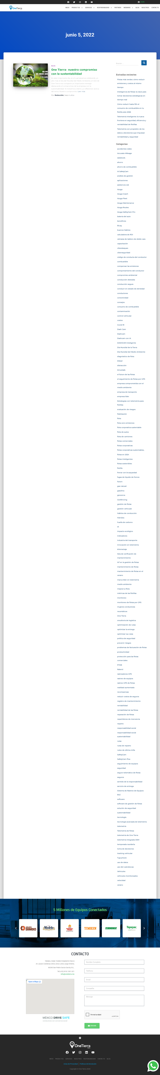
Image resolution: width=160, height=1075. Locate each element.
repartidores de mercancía (128, 719)
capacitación (122, 244)
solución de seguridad (126, 808)
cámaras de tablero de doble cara (131, 239)
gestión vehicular (124, 509)
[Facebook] (68, 2)
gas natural (122, 486)
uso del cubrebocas (125, 867)
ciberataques (122, 248)
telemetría (121, 826)
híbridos (120, 518)
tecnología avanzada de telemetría (132, 822)
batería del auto (124, 216)
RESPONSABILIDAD (103, 8)
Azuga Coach (122, 194)
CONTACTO (155, 8)
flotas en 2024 (123, 455)
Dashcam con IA (124, 338)
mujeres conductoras (126, 607)
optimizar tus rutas (125, 634)
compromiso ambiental (127, 275)
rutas (119, 741)
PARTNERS (117, 8)
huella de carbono (125, 522)
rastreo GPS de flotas (126, 683)
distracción (122, 365)
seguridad (121, 768)
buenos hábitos (123, 230)
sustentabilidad (123, 813)
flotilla (119, 468)
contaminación (123, 311)
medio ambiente (124, 584)
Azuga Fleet (122, 198)
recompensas (123, 692)
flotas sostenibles (124, 464)
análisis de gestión (125, 176)
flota (119, 418)
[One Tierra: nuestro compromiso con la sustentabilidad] (30, 75)
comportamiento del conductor (130, 271)
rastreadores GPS (124, 674)
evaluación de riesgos (126, 409)
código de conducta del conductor (132, 257)
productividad (123, 652)
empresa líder (123, 396)
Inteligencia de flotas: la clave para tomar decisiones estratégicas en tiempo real (131, 96)
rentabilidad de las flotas (127, 710)
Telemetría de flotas (125, 831)
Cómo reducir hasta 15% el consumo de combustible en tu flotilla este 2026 (130, 108)
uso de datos (122, 862)
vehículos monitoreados (127, 876)
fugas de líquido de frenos (128, 477)
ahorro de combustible (127, 167)
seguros (120, 777)
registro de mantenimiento (129, 701)
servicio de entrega (125, 786)
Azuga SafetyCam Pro (126, 212)
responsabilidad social (126, 728)
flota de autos (123, 432)
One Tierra (121, 616)
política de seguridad (126, 638)
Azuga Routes (123, 207)
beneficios (121, 221)
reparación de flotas (125, 715)
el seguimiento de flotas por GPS (131, 379)
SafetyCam (121, 755)
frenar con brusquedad (127, 473)
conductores (122, 293)
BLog (53, 66)
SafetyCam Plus (123, 759)
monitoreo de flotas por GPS (129, 602)
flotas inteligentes (125, 459)
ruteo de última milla (126, 750)
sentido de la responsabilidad (129, 782)
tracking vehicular (124, 853)
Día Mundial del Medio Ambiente (131, 352)
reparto (120, 724)
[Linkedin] (86, 2)
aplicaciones (122, 180)
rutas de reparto (124, 746)
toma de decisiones (125, 849)
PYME (119, 665)
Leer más (81, 91)
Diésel (120, 361)
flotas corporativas (125, 446)
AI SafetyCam (122, 171)
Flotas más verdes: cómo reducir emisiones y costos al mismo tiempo (131, 83)
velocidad (121, 880)
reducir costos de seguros (128, 696)
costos (120, 320)
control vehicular (124, 316)
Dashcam (121, 334)
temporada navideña (126, 844)
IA (118, 527)
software (121, 799)
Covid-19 (120, 325)
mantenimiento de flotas (127, 567)
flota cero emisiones (125, 423)
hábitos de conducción (127, 513)
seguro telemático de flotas (128, 773)
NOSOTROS (145, 8)
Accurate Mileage (124, 153)
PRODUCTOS (76, 8)
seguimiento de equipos (127, 764)
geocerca (121, 495)
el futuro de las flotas (126, 374)
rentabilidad (122, 706)
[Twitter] (74, 2)
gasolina (120, 491)
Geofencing (122, 500)
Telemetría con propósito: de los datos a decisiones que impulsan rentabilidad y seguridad (131, 133)
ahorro (120, 162)
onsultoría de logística (126, 620)
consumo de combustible (128, 307)
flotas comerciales (124, 441)
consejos (121, 302)
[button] (15, 928)
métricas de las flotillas (126, 593)
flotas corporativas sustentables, (130, 450)
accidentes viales (124, 149)
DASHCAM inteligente (126, 343)
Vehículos (121, 871)
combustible (122, 262)
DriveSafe (121, 370)
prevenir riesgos (124, 643)
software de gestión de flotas (129, 804)
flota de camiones (124, 437)
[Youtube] (92, 2)
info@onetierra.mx (67, 974)
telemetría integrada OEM (128, 840)
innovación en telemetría (128, 545)
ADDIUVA (121, 158)
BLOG (137, 8)
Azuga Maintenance (125, 203)
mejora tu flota (123, 589)
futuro (119, 482)
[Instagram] (80, 2)
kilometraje (122, 549)
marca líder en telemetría (128, 580)
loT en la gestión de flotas (128, 562)
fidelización (122, 414)
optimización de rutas (126, 625)
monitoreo (121, 598)
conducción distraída (126, 280)
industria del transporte (127, 540)
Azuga (119, 189)
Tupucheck (122, 858)
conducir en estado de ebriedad (131, 289)
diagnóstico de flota (125, 356)
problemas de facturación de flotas (132, 647)
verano (120, 885)
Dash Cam (121, 329)
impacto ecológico (125, 531)
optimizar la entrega (125, 629)
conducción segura (125, 284)
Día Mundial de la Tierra (127, 347)
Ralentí (120, 669)
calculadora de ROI (125, 235)
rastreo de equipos (125, 678)
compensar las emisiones (128, 266)
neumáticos (122, 611)
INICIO (67, 8)
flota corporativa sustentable (129, 427)
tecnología (121, 817)
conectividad (122, 298)
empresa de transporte (127, 392)
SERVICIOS (88, 8)
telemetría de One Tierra (127, 835)
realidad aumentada (125, 687)
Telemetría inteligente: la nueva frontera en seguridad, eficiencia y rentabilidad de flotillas (131, 120)
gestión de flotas (124, 504)
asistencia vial (123, 185)
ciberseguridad (123, 253)
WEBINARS (127, 8)
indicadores (122, 536)
